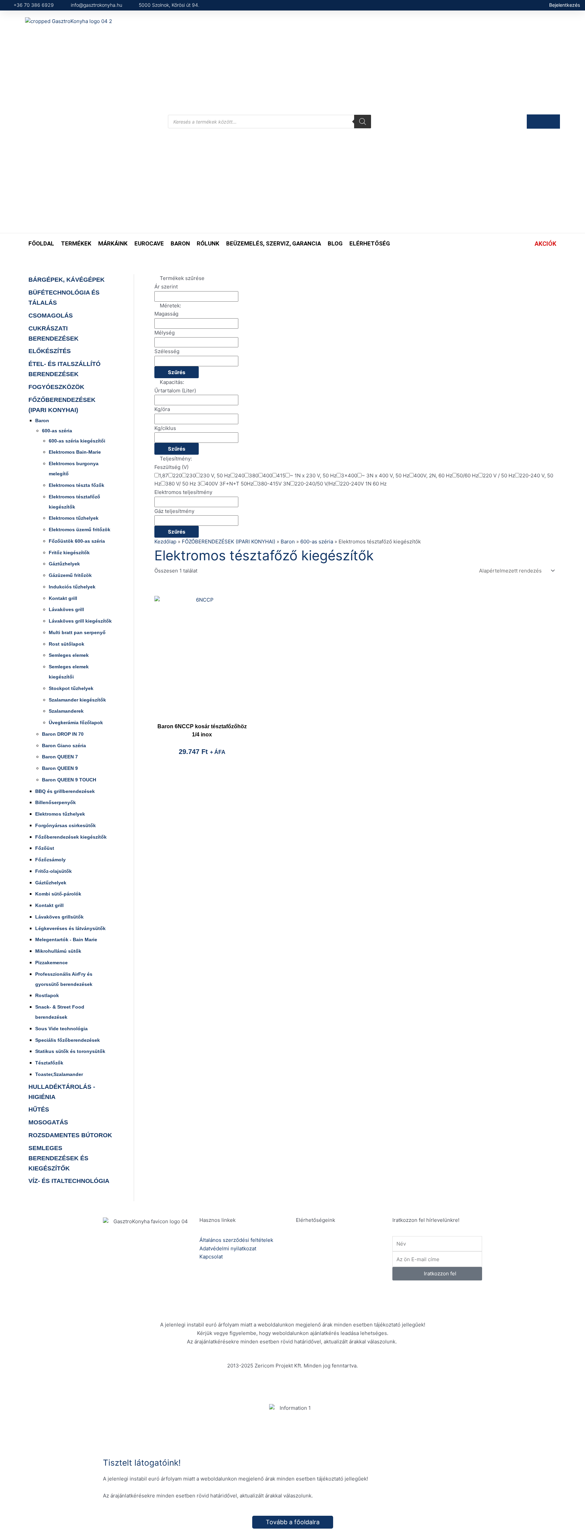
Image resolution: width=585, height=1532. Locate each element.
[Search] (362, 121)
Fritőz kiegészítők (69, 552)
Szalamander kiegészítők (77, 700)
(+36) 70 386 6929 (340, 1249)
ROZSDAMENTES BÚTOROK (70, 1135)
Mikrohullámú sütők (58, 951)
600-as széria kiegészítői (77, 441)
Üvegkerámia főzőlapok (76, 722)
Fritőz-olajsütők (53, 871)
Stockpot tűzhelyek (71, 688)
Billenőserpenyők (55, 802)
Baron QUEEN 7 (60, 756)
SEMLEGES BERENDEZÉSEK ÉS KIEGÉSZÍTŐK (58, 1158)
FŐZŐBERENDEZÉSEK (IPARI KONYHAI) (228, 541)
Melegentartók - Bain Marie (66, 939)
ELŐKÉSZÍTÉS (49, 351)
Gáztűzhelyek (64, 563)
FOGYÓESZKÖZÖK (56, 387)
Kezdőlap (165, 541)
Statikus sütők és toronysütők (70, 1051)
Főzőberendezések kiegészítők (71, 837)
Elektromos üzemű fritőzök (79, 529)
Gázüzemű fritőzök (70, 575)
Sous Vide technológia (61, 1028)
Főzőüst (44, 848)
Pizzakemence (51, 962)
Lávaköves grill (66, 609)
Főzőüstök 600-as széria (77, 541)
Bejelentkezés (564, 5)
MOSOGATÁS (48, 1122)
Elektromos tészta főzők (76, 485)
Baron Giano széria (64, 745)
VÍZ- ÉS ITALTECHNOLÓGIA (68, 1181)
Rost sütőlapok (66, 644)
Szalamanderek (66, 711)
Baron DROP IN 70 (63, 734)
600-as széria (57, 430)
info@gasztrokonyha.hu (346, 1272)
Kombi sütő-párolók (58, 894)
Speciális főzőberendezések (67, 1040)
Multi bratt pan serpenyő (77, 632)
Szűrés (176, 372)
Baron (42, 420)
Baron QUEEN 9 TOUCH (69, 779)
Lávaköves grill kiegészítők (80, 621)
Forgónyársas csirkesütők (65, 825)
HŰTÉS (38, 1109)
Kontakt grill (63, 598)
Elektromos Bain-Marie (75, 452)
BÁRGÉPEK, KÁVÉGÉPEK (66, 279)
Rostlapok (47, 995)
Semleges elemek (69, 655)
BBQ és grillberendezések (65, 791)
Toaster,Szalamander (59, 1074)
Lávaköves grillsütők (59, 917)
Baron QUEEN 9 (60, 768)
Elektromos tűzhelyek (74, 518)
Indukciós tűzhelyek (72, 586)
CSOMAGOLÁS (50, 315)
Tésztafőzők (49, 1062)
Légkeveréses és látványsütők (70, 928)
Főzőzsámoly (50, 859)
